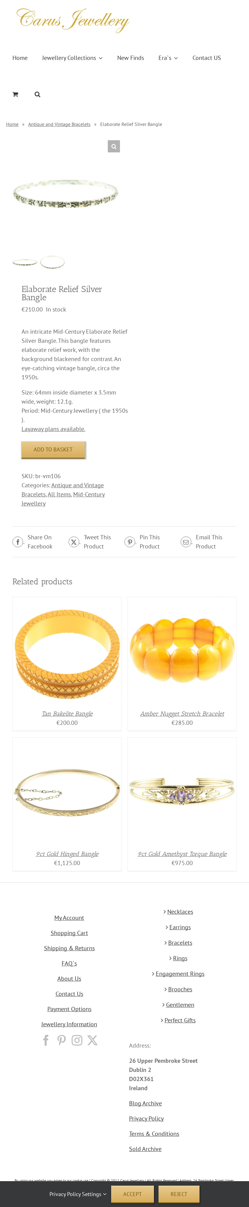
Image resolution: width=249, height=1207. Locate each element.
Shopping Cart (69, 933)
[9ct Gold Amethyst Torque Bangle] (182, 742)
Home (12, 124)
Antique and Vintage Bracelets (59, 124)
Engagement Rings (180, 974)
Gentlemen (180, 1005)
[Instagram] (77, 1040)
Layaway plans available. (53, 429)
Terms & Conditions (154, 1134)
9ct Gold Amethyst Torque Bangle (182, 853)
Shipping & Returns (69, 948)
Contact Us (69, 994)
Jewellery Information (69, 1024)
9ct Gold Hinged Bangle (67, 853)
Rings (180, 958)
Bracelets (180, 943)
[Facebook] (46, 1040)
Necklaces (180, 912)
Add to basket (53, 449)
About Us (69, 979)
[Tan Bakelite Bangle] (67, 602)
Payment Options (69, 1009)
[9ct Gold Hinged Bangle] (67, 742)
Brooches (180, 989)
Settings (92, 1194)
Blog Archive (145, 1103)
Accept (132, 1194)
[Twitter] (92, 1040)
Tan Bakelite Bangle (67, 713)
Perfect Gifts (180, 1020)
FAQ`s (69, 963)
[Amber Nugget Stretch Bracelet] (182, 602)
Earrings (180, 927)
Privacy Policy (146, 1118)
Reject (179, 1194)
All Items (59, 494)
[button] (37, 94)
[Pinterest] (61, 1040)
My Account (69, 918)
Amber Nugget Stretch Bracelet (182, 713)
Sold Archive (145, 1149)
